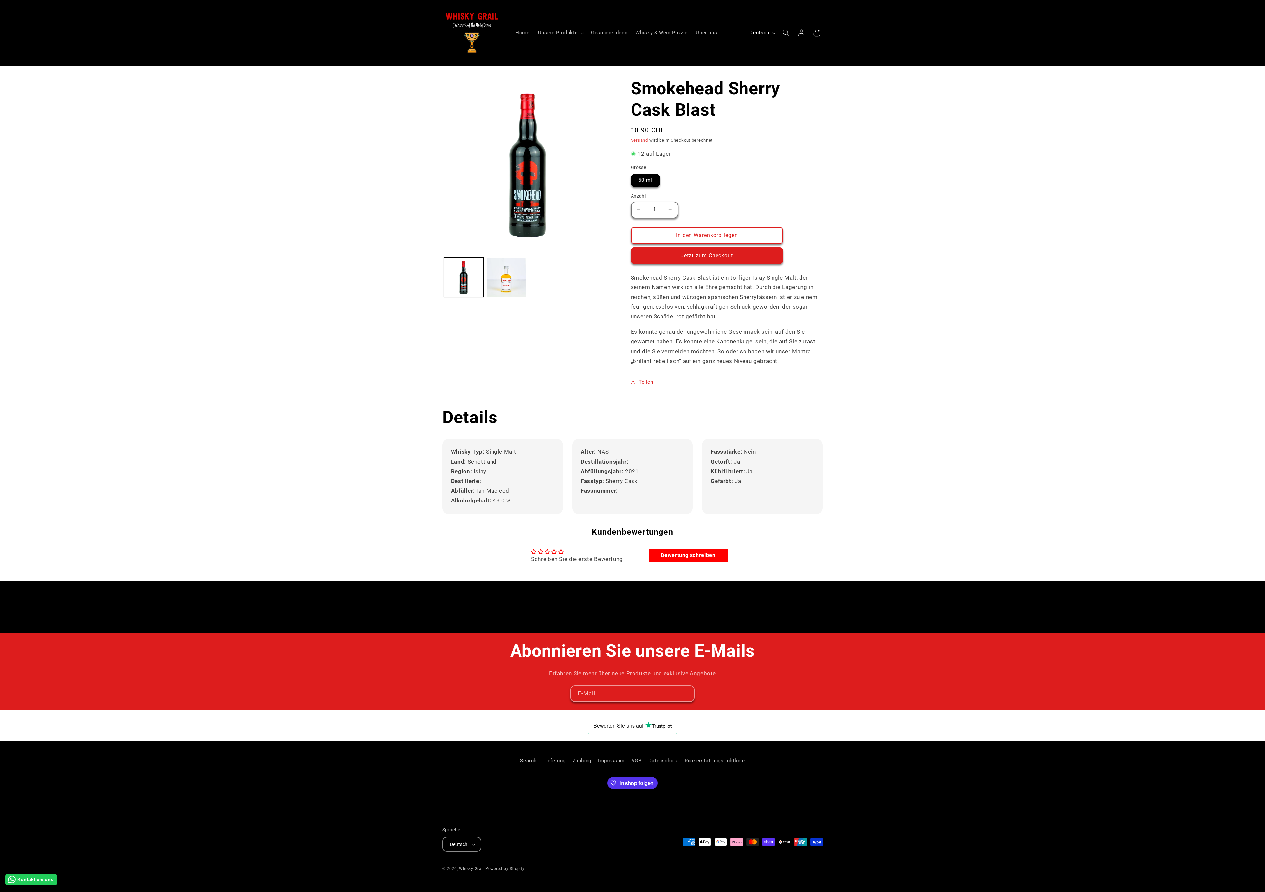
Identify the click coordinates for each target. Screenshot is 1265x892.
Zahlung (582, 761)
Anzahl (638, 196)
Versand (639, 140)
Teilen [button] (646, 382)
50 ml (645, 180)
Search (528, 761)
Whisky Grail (471, 868)
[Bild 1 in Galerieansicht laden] (463, 277)
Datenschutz (663, 761)
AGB (636, 761)
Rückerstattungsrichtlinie (715, 761)
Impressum (611, 761)
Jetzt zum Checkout (707, 255)
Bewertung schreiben (688, 555)
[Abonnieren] (686, 693)
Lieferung (554, 761)
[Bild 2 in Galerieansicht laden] (506, 277)
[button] (560, 33)
